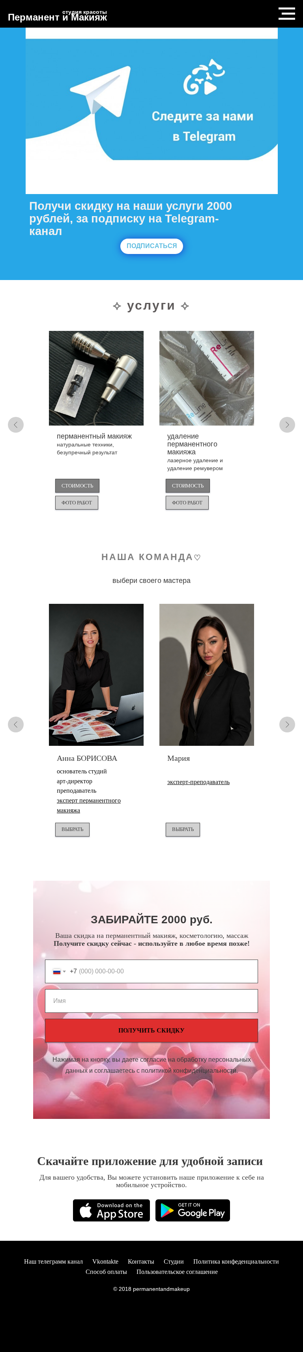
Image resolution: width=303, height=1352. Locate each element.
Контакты (141, 1261)
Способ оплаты (106, 1271)
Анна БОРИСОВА (87, 758)
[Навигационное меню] (287, 13)
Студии (174, 1261)
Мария (178, 758)
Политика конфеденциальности (236, 1261)
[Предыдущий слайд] (16, 425)
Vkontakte (105, 1261)
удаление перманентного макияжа (195, 451)
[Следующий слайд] (287, 425)
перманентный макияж (94, 444)
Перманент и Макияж (57, 17)
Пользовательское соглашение (177, 1271)
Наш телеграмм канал (53, 1261)
